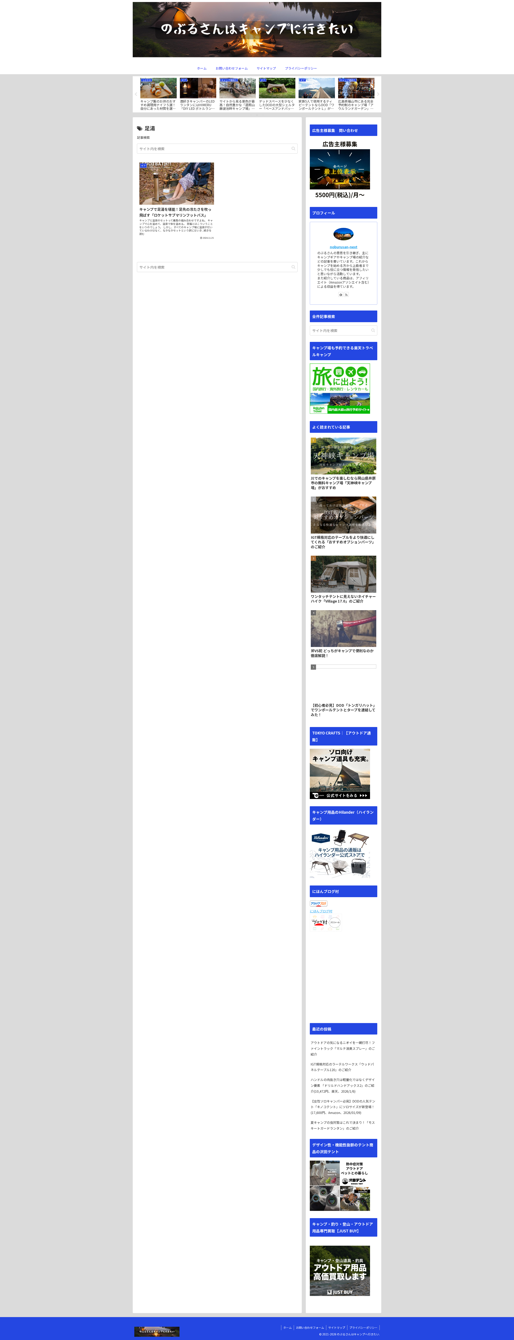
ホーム (287, 1328)
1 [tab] (251, 115)
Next (378, 94)
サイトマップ (336, 1328)
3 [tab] (263, 115)
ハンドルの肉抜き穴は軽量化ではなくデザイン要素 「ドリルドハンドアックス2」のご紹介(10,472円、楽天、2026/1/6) (343, 1085)
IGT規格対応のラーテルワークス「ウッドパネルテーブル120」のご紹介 (342, 1067)
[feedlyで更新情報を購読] (340, 294)
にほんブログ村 (321, 911)
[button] (293, 148)
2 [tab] (257, 115)
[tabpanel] (158, 94)
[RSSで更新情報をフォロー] (346, 294)
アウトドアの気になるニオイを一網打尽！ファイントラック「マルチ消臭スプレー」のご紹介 (343, 1048)
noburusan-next (343, 246)
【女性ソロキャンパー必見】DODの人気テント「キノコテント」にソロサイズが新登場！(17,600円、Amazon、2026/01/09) (343, 1107)
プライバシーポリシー (363, 1328)
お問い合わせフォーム (310, 1328)
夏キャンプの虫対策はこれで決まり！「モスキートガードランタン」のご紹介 (343, 1125)
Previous (136, 94)
